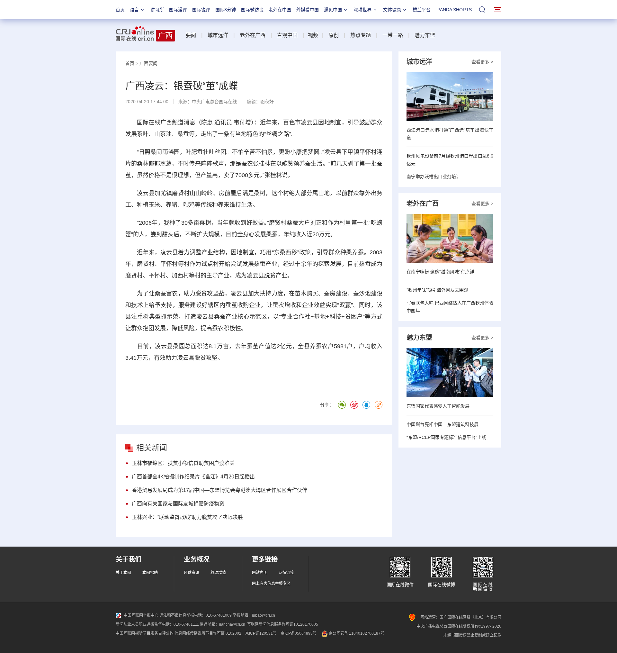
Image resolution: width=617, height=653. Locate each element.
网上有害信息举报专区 (271, 583)
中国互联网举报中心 (141, 615)
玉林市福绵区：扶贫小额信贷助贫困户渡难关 (183, 463)
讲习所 (157, 9)
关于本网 (123, 572)
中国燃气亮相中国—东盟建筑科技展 (442, 424)
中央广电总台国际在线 (214, 101)
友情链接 (286, 572)
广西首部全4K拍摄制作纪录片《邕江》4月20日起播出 (193, 476)
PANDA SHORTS (454, 9)
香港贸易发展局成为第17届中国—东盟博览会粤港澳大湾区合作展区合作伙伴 (219, 490)
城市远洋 (218, 35)
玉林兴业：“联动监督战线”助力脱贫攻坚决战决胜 (187, 517)
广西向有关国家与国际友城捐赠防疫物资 (178, 503)
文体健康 (392, 9)
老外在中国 (280, 9)
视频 (313, 35)
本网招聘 (150, 572)
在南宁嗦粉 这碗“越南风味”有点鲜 (440, 271)
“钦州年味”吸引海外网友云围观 (437, 290)
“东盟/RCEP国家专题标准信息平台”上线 (446, 437)
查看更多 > (482, 61)
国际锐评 (201, 9)
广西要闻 (148, 63)
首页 (120, 9)
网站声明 (259, 572)
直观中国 (287, 35)
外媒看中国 (307, 9)
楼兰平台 (422, 9)
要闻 (191, 35)
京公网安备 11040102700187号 (356, 633)
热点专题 (360, 35)
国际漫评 (178, 9)
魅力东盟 (425, 35)
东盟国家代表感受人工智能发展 (438, 406)
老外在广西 (252, 35)
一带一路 (392, 35)
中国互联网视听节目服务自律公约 (145, 633)
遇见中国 (333, 9)
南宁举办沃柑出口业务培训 (434, 176)
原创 (333, 35)
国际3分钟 (225, 9)
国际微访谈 (252, 9)
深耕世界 (362, 9)
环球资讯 (191, 572)
